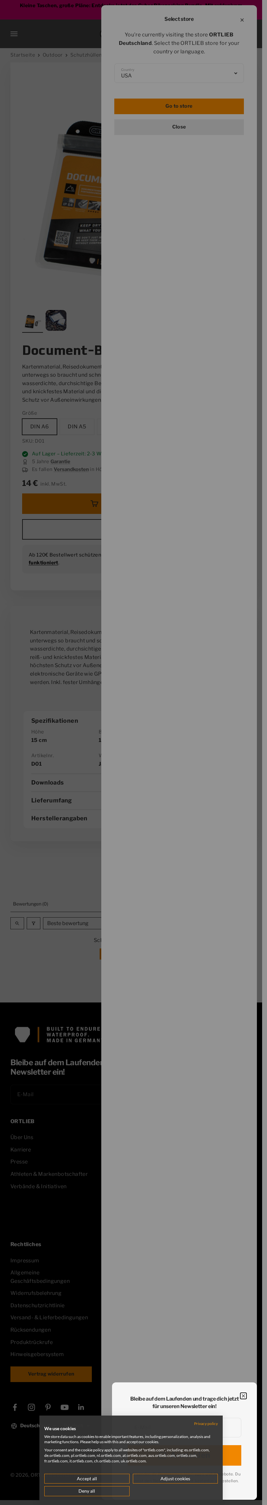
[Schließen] (243, 1396)
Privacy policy (206, 1423)
